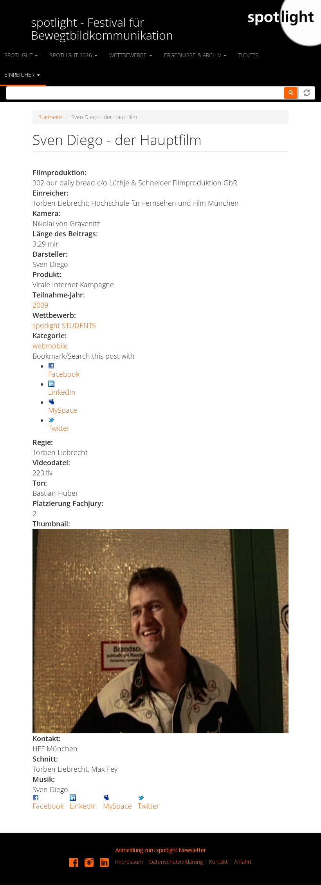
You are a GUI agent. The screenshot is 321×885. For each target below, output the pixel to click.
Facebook (48, 806)
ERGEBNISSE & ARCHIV (193, 55)
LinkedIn (83, 806)
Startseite (50, 117)
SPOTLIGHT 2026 (72, 55)
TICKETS (248, 55)
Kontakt (218, 861)
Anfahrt (243, 861)
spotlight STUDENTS (64, 325)
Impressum (129, 861)
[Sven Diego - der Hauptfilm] (160, 631)
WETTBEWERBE (128, 55)
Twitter (148, 806)
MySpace (117, 806)
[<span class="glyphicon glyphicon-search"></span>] (291, 93)
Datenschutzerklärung (176, 861)
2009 (40, 305)
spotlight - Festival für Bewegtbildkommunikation (102, 28)
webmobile (50, 345)
